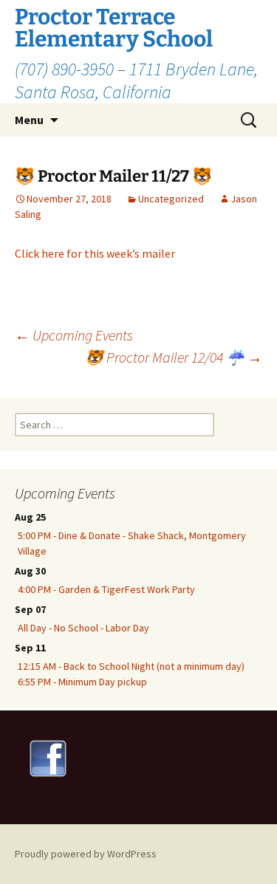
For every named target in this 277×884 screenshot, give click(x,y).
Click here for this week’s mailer (95, 253)
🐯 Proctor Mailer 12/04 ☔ (173, 357)
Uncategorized (171, 198)
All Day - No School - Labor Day (83, 627)
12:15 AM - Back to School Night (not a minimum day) (131, 666)
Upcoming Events (74, 335)
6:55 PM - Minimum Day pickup (82, 681)
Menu (29, 119)
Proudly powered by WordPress (86, 853)
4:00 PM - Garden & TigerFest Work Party (106, 589)
